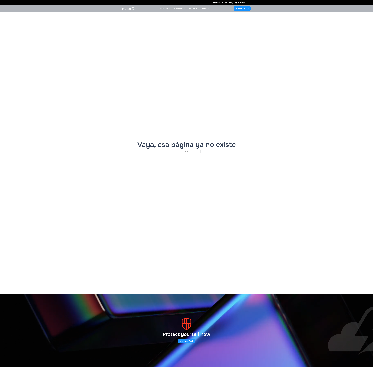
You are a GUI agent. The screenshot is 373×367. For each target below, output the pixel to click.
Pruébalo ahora (242, 8)
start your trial (186, 341)
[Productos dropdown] (170, 8)
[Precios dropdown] (208, 8)
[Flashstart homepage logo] (129, 8)
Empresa (216, 2)
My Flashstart (240, 2)
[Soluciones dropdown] (184, 8)
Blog (231, 2)
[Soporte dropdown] (197, 8)
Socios (224, 2)
